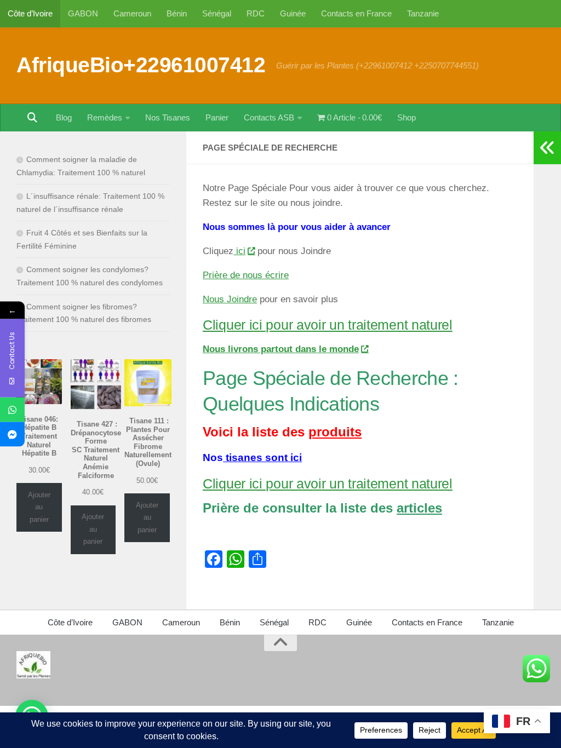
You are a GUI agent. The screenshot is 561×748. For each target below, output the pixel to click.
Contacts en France (356, 13)
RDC (256, 13)
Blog (64, 117)
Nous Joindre (230, 299)
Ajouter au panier (39, 507)
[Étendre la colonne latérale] (547, 147)
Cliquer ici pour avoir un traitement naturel (328, 324)
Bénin (177, 13)
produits (335, 431)
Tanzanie (423, 13)
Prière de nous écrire (246, 275)
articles (419, 507)
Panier (216, 117)
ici (239, 251)
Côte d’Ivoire (30, 13)
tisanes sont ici (262, 457)
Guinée (293, 13)
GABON (83, 13)
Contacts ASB (269, 117)
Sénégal (216, 13)
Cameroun (132, 13)
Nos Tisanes (167, 117)
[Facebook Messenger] (12, 434)
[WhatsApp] (12, 410)
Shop (406, 117)
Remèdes (104, 117)
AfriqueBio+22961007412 (140, 65)
